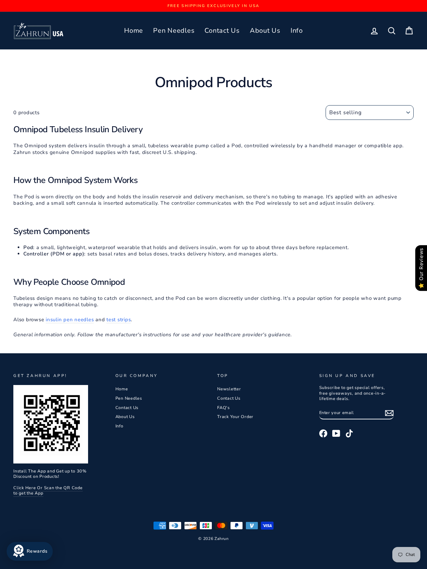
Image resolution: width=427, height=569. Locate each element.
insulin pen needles (70, 320)
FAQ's (223, 408)
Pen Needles (173, 30)
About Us (265, 30)
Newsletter (229, 389)
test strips (118, 320)
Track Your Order (235, 417)
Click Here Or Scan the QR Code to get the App (48, 491)
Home (133, 30)
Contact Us (222, 30)
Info (297, 30)
